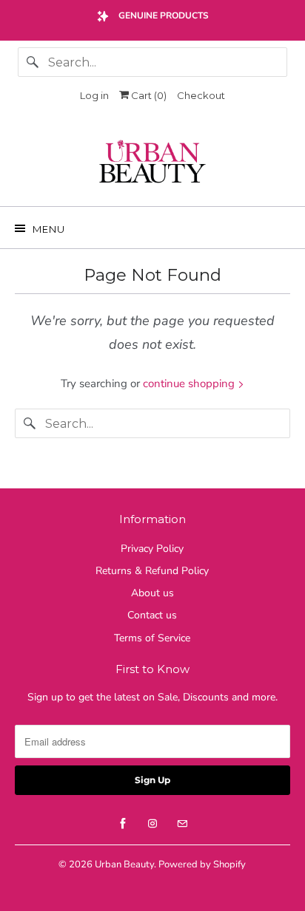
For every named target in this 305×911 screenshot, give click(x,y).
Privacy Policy (152, 549)
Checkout (201, 95)
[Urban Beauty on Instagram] (152, 823)
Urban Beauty (124, 864)
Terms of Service (152, 638)
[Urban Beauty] (152, 163)
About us (152, 593)
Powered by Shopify (202, 864)
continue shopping (190, 383)
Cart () (148, 95)
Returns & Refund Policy (152, 571)
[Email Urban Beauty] (182, 823)
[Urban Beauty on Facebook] (123, 823)
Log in (94, 95)
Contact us (152, 615)
